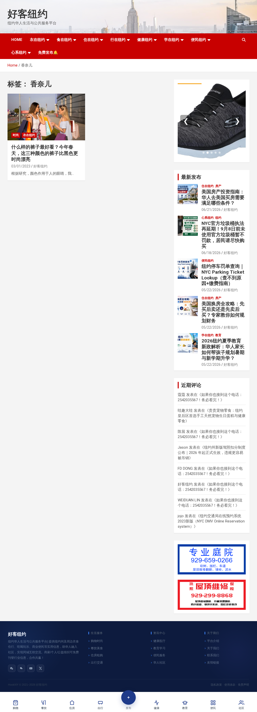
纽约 (218, 217)
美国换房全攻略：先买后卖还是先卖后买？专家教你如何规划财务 (223, 312)
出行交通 (97, 662)
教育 (218, 335)
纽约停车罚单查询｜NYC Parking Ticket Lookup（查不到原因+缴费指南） (223, 274)
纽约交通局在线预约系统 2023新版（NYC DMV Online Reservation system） (211, 521)
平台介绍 (213, 641)
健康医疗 (159, 641)
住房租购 (97, 655)
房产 (218, 186)
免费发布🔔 (48, 52)
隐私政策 (216, 684)
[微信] (12, 668)
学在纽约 (171, 39)
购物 (15, 708)
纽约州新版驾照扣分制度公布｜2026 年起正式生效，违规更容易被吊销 (211, 452)
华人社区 (159, 662)
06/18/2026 (211, 253)
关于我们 (213, 648)
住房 (72, 708)
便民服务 (159, 655)
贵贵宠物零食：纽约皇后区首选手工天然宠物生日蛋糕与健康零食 (211, 415)
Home (16, 39)
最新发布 (191, 177)
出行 (100, 708)
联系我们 (213, 655)
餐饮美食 (97, 648)
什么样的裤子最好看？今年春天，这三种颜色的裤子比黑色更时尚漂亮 (44, 153)
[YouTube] (31, 668)
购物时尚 (97, 641)
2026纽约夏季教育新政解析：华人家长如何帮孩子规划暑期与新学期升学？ (223, 349)
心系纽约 (18, 52)
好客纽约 (28, 14)
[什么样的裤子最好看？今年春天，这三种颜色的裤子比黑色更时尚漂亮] (46, 117)
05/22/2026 (211, 290)
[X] (40, 668)
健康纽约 (144, 39)
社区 (241, 708)
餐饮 (44, 708)
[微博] (21, 668)
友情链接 (213, 662)
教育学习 (159, 648)
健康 (156, 708)
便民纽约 (198, 39)
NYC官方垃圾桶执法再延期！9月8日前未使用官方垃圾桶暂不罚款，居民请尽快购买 (223, 234)
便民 (213, 708)
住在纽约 (91, 39)
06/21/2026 (211, 210)
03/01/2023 (20, 166)
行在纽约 (117, 39)
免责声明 (243, 684)
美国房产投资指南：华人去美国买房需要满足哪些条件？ (223, 197)
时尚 (16, 135)
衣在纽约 (37, 39)
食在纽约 (64, 39)
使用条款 (229, 684)
